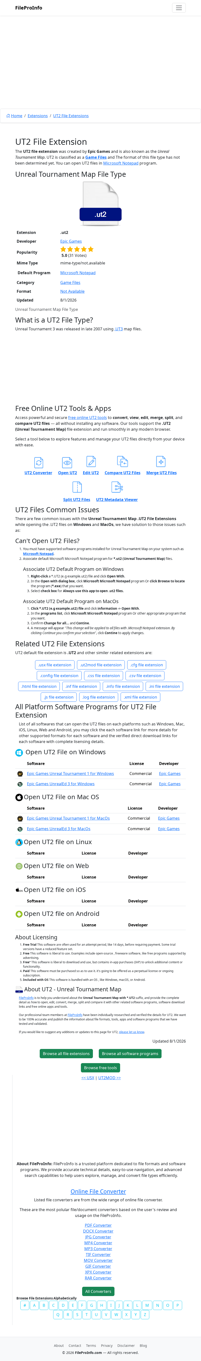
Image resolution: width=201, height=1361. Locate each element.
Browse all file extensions (66, 1053)
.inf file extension (81, 686)
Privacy (107, 1345)
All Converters (98, 1291)
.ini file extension (164, 686)
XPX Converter (98, 1272)
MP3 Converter (98, 1248)
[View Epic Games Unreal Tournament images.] (20, 773)
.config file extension (59, 675)
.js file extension (59, 697)
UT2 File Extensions (71, 115)
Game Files (96, 157)
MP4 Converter (98, 1243)
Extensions (38, 115)
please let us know (131, 1032)
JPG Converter (98, 1237)
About (59, 1345)
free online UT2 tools (87, 417)
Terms (91, 1345)
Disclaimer (126, 1345)
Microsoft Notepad (120, 163)
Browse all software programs (130, 1053)
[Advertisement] (100, 73)
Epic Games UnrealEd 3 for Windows (61, 783)
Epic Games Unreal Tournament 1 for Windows (70, 773)
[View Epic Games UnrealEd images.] (20, 783)
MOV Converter (98, 1260)
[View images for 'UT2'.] (19, 989)
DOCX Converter (98, 1231)
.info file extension (123, 686)
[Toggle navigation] (179, 8)
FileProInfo (28, 7)
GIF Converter (98, 1266)
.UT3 (118, 329)
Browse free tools (100, 1067)
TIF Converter (98, 1254)
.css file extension (103, 675)
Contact (75, 1345)
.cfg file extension (146, 665)
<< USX (87, 1077)
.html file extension (39, 686)
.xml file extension (140, 697)
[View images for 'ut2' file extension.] (100, 204)
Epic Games (71, 241)
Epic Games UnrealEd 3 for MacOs (58, 828)
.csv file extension (145, 675)
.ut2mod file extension (101, 665)
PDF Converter (98, 1225)
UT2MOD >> (109, 1077)
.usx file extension (54, 665)
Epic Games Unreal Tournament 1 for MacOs (68, 818)
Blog (143, 1345)
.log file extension (98, 697)
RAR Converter (98, 1278)
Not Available (72, 291)
